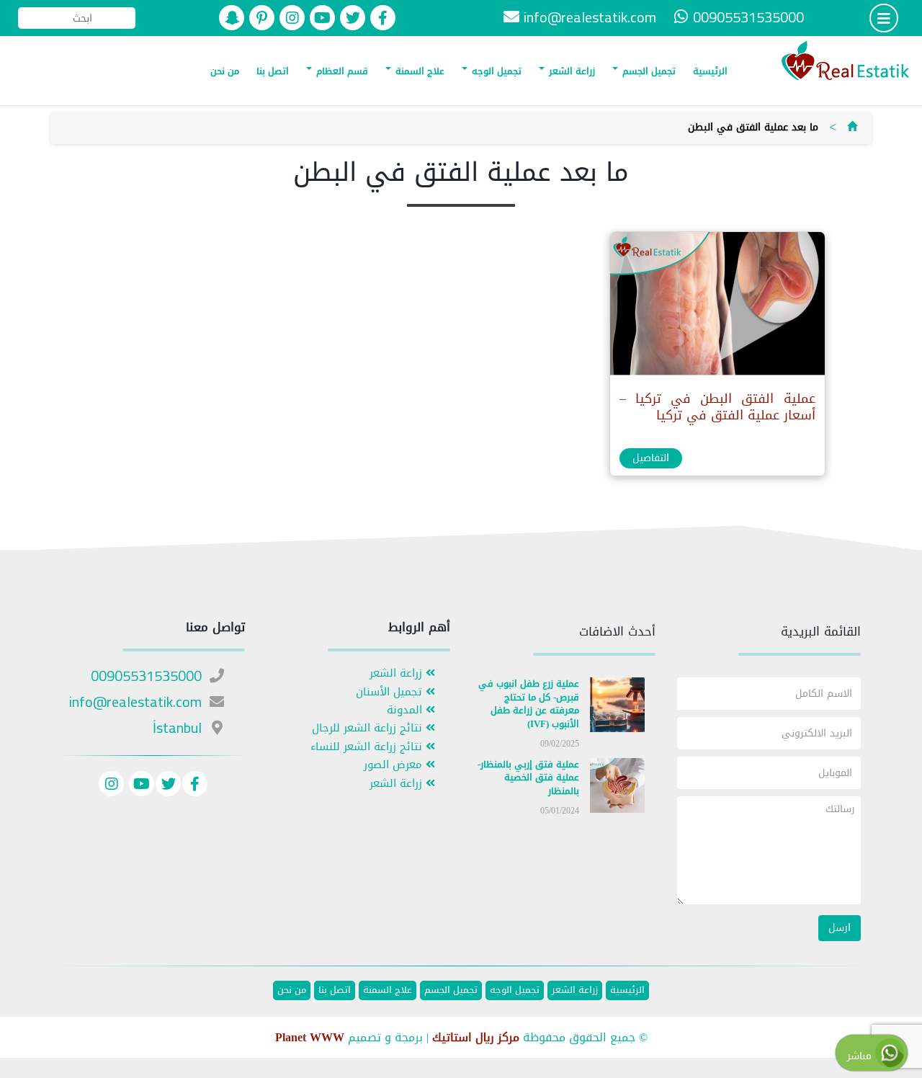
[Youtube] (140, 786)
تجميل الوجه (495, 71)
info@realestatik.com (590, 17)
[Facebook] (195, 786)
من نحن (224, 71)
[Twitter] (168, 786)
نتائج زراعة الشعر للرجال (369, 728)
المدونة (406, 710)
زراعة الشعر (570, 71)
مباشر (861, 1056)
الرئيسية (710, 71)
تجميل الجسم (647, 71)
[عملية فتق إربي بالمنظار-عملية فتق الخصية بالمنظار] (617, 788)
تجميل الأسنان (391, 692)
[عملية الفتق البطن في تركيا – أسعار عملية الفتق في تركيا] (717, 307)
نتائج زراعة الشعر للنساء (368, 746)
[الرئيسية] (852, 127)
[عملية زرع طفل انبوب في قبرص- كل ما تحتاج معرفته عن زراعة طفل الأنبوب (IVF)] (617, 708)
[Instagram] (111, 786)
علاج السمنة (418, 71)
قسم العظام (340, 71)
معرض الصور (395, 764)
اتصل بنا (272, 71)
